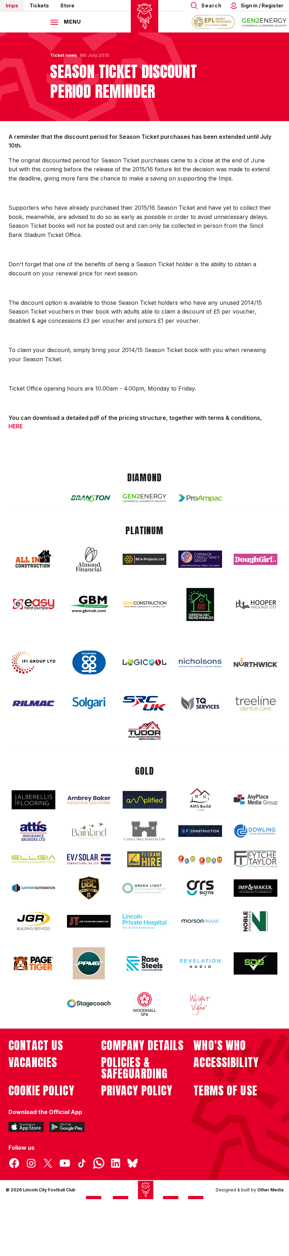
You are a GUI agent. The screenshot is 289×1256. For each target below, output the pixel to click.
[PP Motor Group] (89, 963)
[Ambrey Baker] (89, 800)
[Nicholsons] (200, 662)
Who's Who (219, 1045)
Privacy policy (137, 1090)
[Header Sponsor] (264, 22)
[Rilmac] (33, 703)
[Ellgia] (33, 859)
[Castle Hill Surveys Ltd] (144, 831)
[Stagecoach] (89, 1004)
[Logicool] (144, 662)
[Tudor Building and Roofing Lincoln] (144, 730)
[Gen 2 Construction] (144, 604)
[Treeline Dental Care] (255, 703)
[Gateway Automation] (33, 888)
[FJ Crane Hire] (144, 859)
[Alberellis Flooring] (33, 800)
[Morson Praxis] (200, 921)
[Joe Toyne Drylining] (89, 921)
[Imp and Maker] (255, 888)
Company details (142, 1045)
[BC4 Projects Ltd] (144, 559)
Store (67, 5)
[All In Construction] (33, 559)
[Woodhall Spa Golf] (144, 1004)
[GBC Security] (89, 888)
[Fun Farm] (200, 859)
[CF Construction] (200, 831)
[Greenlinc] (200, 604)
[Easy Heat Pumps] (33, 604)
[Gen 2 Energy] (144, 498)
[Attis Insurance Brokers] (33, 831)
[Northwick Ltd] (255, 662)
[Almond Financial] (89, 559)
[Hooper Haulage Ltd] (255, 604)
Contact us (35, 1045)
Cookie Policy (41, 1090)
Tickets (39, 5)
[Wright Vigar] (200, 1004)
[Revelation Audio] (200, 963)
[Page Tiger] (33, 963)
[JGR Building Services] (33, 921)
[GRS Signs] (200, 888)
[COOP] (89, 662)
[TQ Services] (200, 703)
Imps (12, 5)
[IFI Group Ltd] (33, 662)
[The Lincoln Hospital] (144, 921)
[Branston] (89, 497)
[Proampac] (200, 498)
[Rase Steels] (144, 963)
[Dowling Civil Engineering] (255, 831)
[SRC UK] (144, 703)
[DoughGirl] (255, 559)
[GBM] (89, 604)
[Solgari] (89, 703)
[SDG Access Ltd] (255, 963)
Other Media (270, 1189)
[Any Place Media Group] (255, 799)
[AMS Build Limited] (200, 800)
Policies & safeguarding (134, 1068)
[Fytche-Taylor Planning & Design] (255, 859)
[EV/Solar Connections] (89, 859)
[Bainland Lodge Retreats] (89, 831)
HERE (15, 426)
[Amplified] (144, 800)
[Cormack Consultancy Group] (200, 559)
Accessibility (226, 1062)
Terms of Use (225, 1090)
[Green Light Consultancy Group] (144, 888)
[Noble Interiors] (255, 921)
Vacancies (32, 1062)
